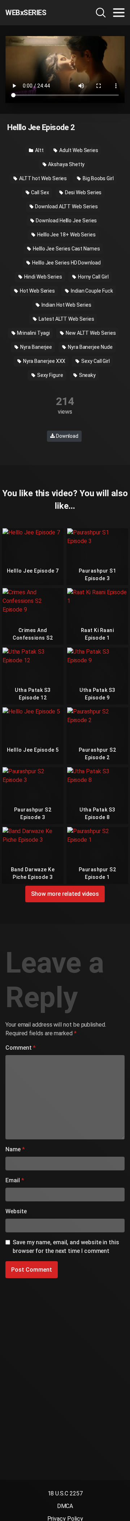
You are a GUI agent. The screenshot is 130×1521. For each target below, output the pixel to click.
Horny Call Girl (93, 277)
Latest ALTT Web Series (66, 319)
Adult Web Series (78, 150)
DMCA (65, 1506)
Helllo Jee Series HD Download (66, 263)
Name (15, 1149)
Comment (20, 1047)
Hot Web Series (37, 291)
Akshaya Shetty (66, 164)
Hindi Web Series (42, 277)
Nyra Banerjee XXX (44, 361)
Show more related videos (65, 893)
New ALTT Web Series (90, 333)
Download (66, 436)
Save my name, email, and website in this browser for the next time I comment (66, 1246)
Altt (39, 150)
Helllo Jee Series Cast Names (66, 249)
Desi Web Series (83, 192)
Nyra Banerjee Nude (89, 347)
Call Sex (39, 192)
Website (15, 1211)
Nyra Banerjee (35, 347)
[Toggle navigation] (119, 12)
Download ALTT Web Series (66, 206)
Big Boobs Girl (98, 178)
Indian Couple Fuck (91, 291)
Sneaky (87, 375)
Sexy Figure (49, 375)
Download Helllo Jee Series (66, 220)
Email (14, 1180)
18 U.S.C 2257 (65, 1493)
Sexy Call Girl (95, 361)
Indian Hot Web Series (65, 305)
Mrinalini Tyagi (33, 333)
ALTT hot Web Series (42, 178)
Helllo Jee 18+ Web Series (66, 234)
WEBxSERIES (25, 12)
